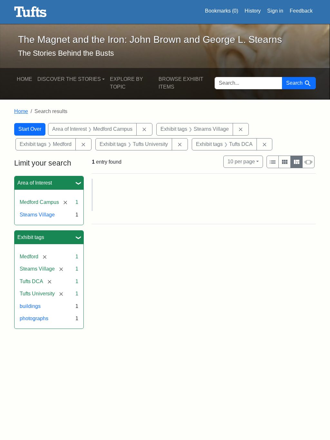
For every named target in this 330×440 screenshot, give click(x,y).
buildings (30, 306)
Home (24, 79)
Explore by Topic (126, 83)
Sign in (275, 11)
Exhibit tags (30, 237)
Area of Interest (34, 183)
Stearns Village (37, 214)
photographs (34, 318)
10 (241, 161)
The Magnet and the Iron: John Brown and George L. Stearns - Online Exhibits (30, 12)
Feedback (301, 11)
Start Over (29, 129)
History (253, 11)
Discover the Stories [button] (69, 79)
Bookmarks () (221, 11)
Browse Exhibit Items (181, 83)
